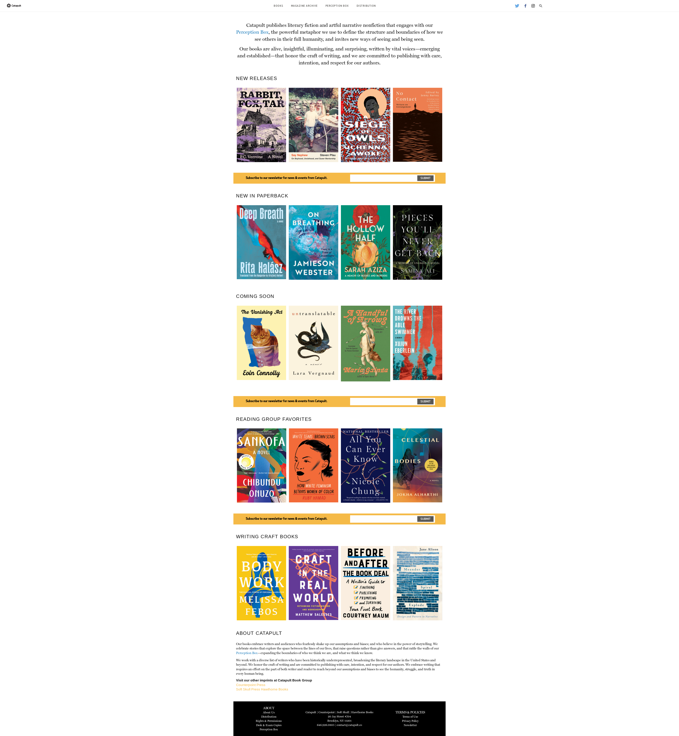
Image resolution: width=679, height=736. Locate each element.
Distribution (366, 6)
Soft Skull (343, 712)
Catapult (311, 712)
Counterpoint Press (250, 685)
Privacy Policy (410, 721)
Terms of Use (410, 716)
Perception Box (337, 6)
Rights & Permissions (269, 721)
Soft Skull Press (248, 689)
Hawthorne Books (274, 689)
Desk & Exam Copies (269, 725)
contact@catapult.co (349, 725)
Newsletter (410, 725)
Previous (231, 133)
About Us (269, 712)
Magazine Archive (304, 6)
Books (278, 6)
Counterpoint (326, 712)
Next (448, 133)
